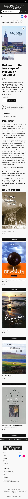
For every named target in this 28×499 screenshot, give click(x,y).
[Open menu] (2, 16)
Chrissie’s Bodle (6, 330)
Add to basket (12, 100)
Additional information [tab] (10, 116)
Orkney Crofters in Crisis (9, 231)
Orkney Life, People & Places (17, 108)
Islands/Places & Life (15, 107)
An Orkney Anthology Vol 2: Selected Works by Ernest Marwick (12, 426)
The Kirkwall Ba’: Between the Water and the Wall (13, 280)
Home (3, 20)
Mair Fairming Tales (8, 376)
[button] (23, 28)
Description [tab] (7, 113)
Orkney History (9, 20)
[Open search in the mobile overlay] (10, 11)
